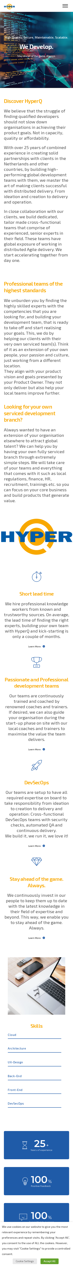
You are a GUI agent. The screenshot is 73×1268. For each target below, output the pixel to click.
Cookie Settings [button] (25, 1261)
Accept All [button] (49, 1261)
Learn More (34, 646)
